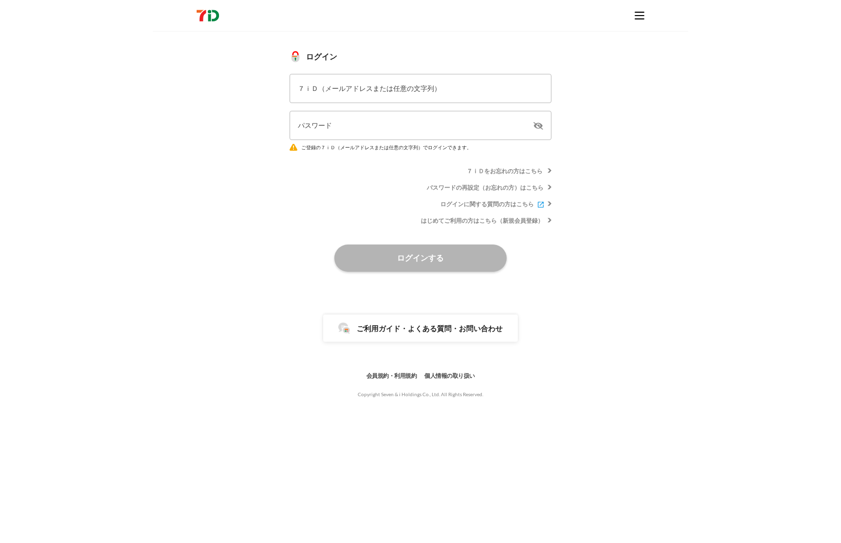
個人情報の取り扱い (449, 375)
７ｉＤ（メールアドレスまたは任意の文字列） (369, 88)
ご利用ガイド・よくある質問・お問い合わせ (430, 328)
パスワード (315, 125)
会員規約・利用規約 (391, 375)
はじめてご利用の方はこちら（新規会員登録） (482, 220)
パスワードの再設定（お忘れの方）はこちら (485, 187)
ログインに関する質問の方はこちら (487, 204)
